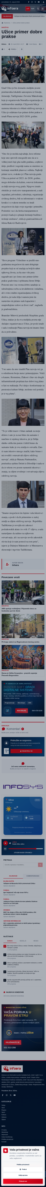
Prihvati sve (23, 1181)
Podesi (24, 1169)
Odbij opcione (23, 1175)
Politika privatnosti (23, 1164)
